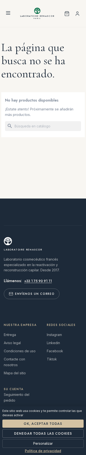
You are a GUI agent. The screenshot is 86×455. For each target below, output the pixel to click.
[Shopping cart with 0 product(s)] (67, 13)
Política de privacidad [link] (43, 451)
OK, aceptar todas (43, 423)
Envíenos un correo (34, 294)
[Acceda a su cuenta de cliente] (77, 13)
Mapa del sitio (15, 373)
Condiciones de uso (20, 351)
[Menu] (8, 14)
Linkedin (53, 343)
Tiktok (52, 359)
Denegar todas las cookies (43, 433)
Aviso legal (12, 343)
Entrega (10, 335)
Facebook (55, 351)
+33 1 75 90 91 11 (38, 281)
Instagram (54, 335)
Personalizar (43, 443)
